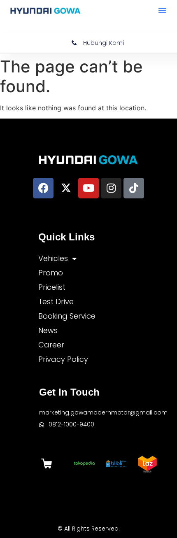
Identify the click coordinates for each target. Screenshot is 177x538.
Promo (50, 273)
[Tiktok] (133, 188)
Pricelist (51, 287)
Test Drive (56, 301)
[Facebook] (43, 188)
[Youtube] (88, 188)
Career (51, 345)
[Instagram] (111, 188)
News (48, 330)
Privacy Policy (63, 359)
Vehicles (53, 258)
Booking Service (66, 316)
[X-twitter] (66, 188)
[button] (162, 10)
